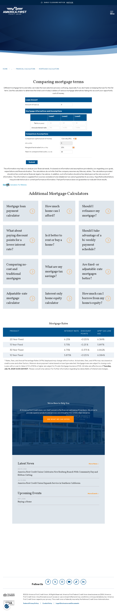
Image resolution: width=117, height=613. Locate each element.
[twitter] (55, 582)
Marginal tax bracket (36, 147)
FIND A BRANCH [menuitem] (70, 556)
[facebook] (48, 582)
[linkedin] (83, 582)
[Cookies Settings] (6, 606)
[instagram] (62, 582)
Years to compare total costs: (38, 152)
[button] (58, 419)
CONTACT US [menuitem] (68, 565)
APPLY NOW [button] (16, 47)
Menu (112, 13)
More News (93, 464)
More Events (92, 493)
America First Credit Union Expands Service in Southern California (49, 483)
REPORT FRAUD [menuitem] (48, 572)
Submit (32, 162)
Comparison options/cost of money (38, 139)
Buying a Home (25, 501)
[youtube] (69, 582)
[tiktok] (76, 582)
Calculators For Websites (18, 185)
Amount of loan (32, 105)
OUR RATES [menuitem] (68, 548)
